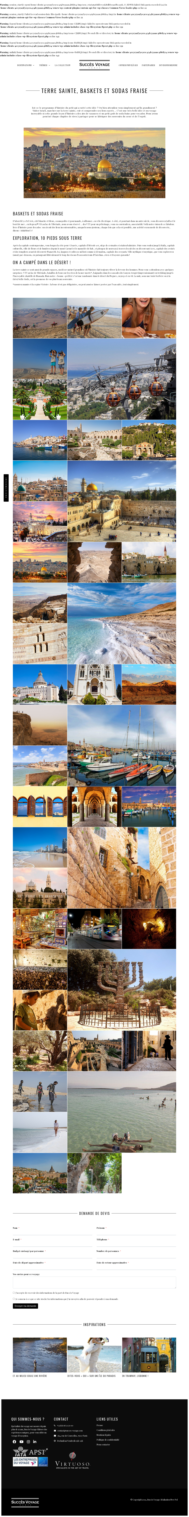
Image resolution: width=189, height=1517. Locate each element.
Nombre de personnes (108, 1251)
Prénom (101, 1228)
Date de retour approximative (112, 1262)
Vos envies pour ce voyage (26, 1274)
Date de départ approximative (28, 1262)
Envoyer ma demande (25, 1306)
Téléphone (102, 1239)
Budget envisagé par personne (28, 1251)
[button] (6, 488)
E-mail (16, 1239)
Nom (15, 1228)
